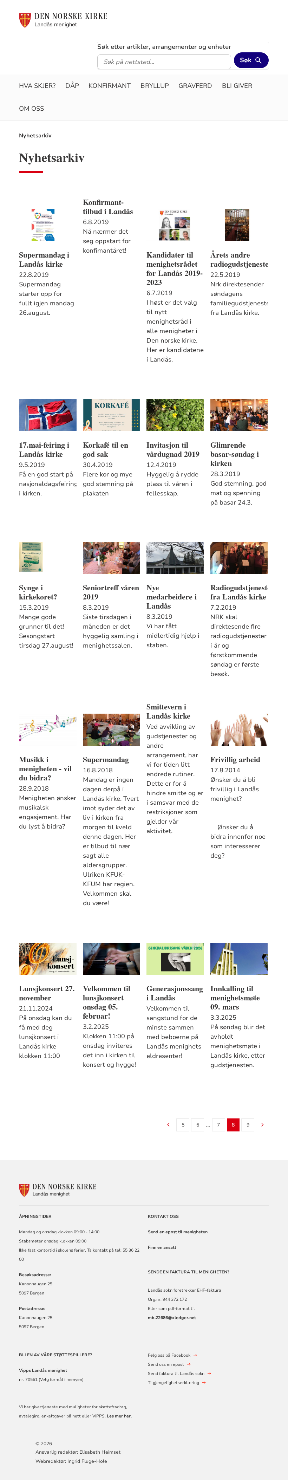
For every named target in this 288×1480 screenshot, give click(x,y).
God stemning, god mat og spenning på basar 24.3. (238, 493)
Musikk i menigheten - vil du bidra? (45, 768)
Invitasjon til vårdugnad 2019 (172, 449)
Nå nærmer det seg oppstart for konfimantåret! (107, 241)
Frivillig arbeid (235, 759)
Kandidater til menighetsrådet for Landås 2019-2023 (174, 268)
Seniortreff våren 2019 (111, 592)
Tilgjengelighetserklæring (173, 1382)
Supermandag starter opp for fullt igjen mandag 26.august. (46, 298)
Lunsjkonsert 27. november (47, 993)
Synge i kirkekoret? (38, 592)
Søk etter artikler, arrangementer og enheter (164, 47)
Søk (245, 60)
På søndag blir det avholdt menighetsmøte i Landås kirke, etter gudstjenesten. (237, 1046)
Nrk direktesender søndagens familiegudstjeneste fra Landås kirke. (239, 298)
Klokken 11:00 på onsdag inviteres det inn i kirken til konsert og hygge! (109, 1050)
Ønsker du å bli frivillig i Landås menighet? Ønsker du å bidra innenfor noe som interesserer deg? (238, 817)
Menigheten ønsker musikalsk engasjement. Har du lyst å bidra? (47, 812)
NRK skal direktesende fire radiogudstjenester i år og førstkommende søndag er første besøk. (238, 645)
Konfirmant (110, 86)
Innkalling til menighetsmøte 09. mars (235, 997)
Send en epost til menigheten (178, 1232)
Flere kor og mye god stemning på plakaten (108, 484)
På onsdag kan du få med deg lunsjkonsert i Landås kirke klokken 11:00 (45, 1037)
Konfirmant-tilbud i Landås (108, 206)
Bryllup (154, 86)
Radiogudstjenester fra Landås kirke (239, 592)
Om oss (31, 108)
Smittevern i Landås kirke (168, 711)
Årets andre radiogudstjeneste (239, 259)
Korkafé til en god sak (105, 449)
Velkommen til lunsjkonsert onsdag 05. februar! (106, 1002)
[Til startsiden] (63, 20)
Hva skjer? (37, 86)
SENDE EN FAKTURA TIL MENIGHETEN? (189, 1272)
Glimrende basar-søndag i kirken (234, 454)
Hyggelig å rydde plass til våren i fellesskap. (172, 484)
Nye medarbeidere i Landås (171, 596)
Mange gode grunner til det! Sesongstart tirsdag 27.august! (46, 631)
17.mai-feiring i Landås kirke (44, 449)
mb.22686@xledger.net (172, 1317)
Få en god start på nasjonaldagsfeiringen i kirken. (48, 484)
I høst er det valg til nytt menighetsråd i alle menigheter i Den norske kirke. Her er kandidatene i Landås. (175, 331)
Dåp (72, 86)
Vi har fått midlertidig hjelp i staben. (172, 635)
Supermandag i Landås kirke (44, 259)
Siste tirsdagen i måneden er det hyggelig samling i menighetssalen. (110, 631)
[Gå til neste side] (262, 1125)
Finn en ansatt (162, 1247)
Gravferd (195, 86)
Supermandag (106, 759)
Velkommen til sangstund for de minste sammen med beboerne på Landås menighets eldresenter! (173, 1032)
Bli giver (237, 86)
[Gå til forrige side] (168, 1125)
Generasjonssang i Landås (174, 993)
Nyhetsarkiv (35, 135)
